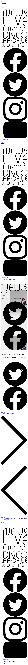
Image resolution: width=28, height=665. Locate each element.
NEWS (4, 297)
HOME (5, 295)
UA (2, 7)
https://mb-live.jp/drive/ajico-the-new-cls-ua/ (10, 359)
